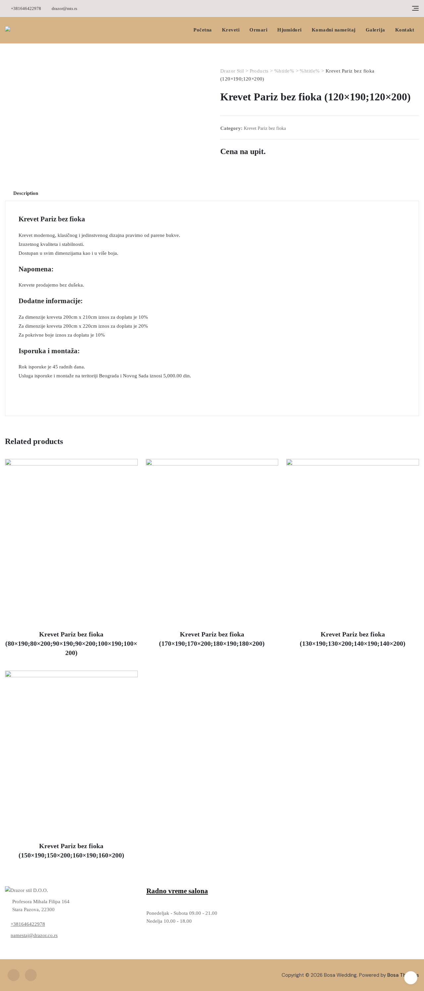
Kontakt (404, 29)
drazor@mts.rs (64, 8)
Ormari (258, 29)
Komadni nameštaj (334, 29)
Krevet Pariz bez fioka (265, 128)
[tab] (25, 193)
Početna (202, 29)
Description (25, 193)
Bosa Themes (403, 975)
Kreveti (231, 29)
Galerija (375, 29)
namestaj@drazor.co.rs (34, 935)
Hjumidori (289, 29)
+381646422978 (25, 8)
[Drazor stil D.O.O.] (70, 890)
